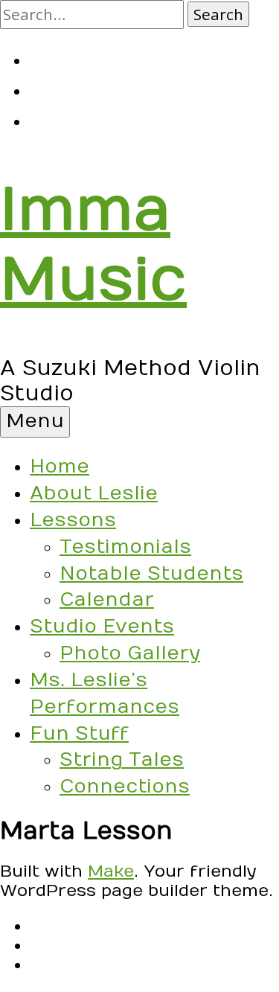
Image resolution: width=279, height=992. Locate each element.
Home (59, 466)
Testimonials (125, 547)
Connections (125, 786)
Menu (35, 421)
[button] (218, 14)
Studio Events (102, 626)
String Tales (122, 760)
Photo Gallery (130, 653)
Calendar (107, 600)
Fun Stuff (79, 734)
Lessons (73, 520)
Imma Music (93, 246)
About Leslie (94, 493)
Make (111, 871)
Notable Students (151, 574)
